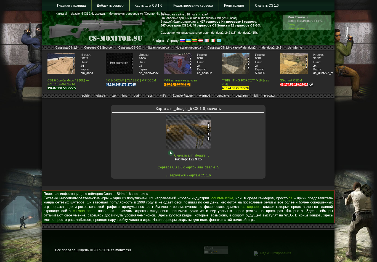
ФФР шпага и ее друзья (180, 80)
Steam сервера (158, 47)
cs (291, 198)
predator (269, 95)
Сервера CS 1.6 (66, 47)
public (86, 95)
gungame (223, 95)
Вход (291, 24)
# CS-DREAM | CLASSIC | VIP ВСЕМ (131, 80)
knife (163, 95)
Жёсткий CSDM (291, 80)
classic (101, 95)
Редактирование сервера (193, 5)
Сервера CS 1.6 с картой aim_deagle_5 (188, 167)
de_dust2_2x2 (271, 47)
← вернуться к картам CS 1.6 (188, 175)
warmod (204, 95)
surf (150, 95)
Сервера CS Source (98, 47)
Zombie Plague (183, 95)
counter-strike (222, 198)
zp (114, 95)
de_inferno (295, 47)
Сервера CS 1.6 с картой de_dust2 (232, 47)
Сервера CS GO (129, 47)
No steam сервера (188, 47)
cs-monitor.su (83, 211)
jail (255, 95)
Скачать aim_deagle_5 (191, 155)
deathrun (242, 95)
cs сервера (251, 207)
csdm (137, 95)
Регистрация (234, 5)
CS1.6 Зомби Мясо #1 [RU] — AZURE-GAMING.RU (68, 82)
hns (124, 95)
